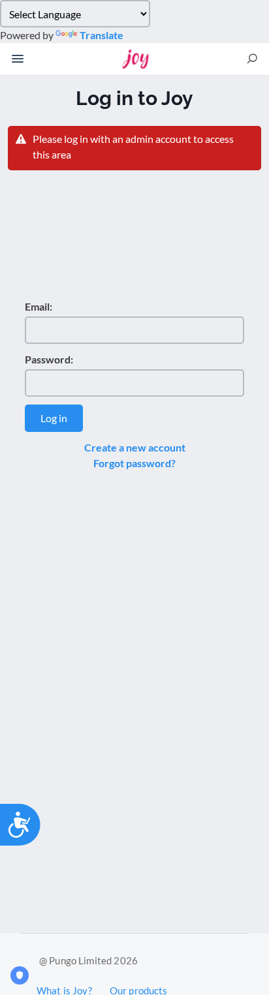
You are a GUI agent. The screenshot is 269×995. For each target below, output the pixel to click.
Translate (101, 35)
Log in (53, 418)
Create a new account (134, 447)
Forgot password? (134, 463)
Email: (38, 306)
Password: (49, 359)
